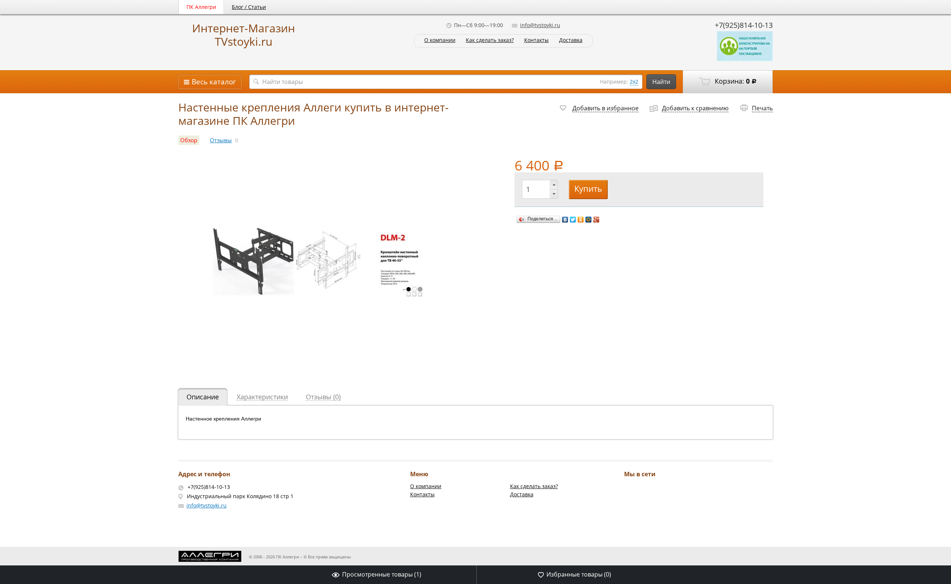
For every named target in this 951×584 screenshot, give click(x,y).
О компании (439, 40)
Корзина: (735, 81)
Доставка (570, 40)
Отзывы (221, 140)
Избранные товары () (578, 574)
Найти (661, 82)
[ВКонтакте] (565, 219)
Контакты (536, 40)
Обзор (188, 140)
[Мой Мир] (589, 219)
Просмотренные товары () (381, 574)
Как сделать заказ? (490, 40)
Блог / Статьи (249, 6)
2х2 (634, 81)
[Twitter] (573, 219)
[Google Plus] (596, 219)
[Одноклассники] (581, 219)
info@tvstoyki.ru (540, 25)
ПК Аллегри (201, 6)
